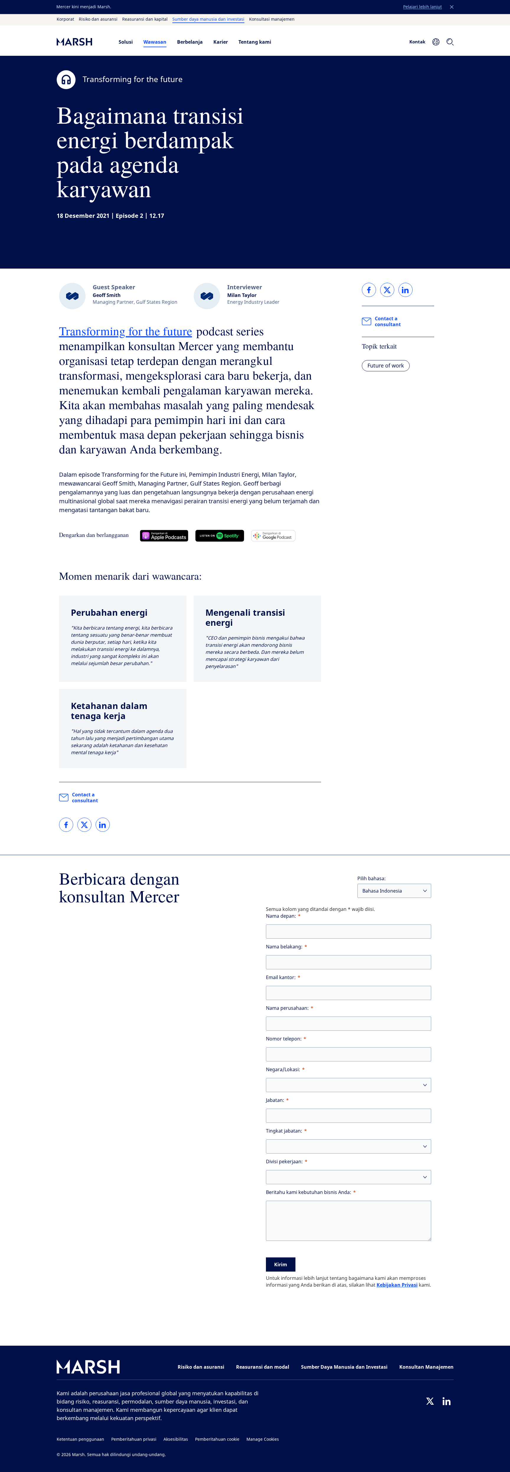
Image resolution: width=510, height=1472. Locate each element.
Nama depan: (281, 916)
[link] (66, 824)
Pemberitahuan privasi (133, 1439)
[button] (452, 7)
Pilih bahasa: (371, 878)
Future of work (385, 366)
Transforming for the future (125, 331)
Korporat (65, 19)
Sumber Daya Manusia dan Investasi (344, 1367)
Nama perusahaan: (287, 1008)
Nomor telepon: (284, 1038)
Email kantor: (281, 977)
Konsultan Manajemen (426, 1367)
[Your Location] (436, 41)
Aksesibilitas (176, 1439)
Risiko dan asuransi (98, 19)
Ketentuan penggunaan (80, 1439)
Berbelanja (190, 42)
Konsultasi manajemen (272, 19)
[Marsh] (88, 1368)
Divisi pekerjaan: (284, 1161)
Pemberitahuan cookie (217, 1439)
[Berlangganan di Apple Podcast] (164, 536)
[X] (430, 1401)
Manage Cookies (262, 1439)
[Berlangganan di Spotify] (219, 536)
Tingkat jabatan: (284, 1131)
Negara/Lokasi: (283, 1069)
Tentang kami (254, 42)
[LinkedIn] (446, 1401)
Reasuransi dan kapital (145, 19)
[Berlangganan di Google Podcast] (273, 535)
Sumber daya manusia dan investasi (208, 19)
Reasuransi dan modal (262, 1367)
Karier (220, 42)
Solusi (126, 42)
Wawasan (154, 42)
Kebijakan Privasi (397, 1285)
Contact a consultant (85, 797)
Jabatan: (275, 1100)
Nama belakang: (284, 946)
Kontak (417, 42)
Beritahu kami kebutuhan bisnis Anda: (308, 1192)
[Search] (450, 41)
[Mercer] (82, 42)
